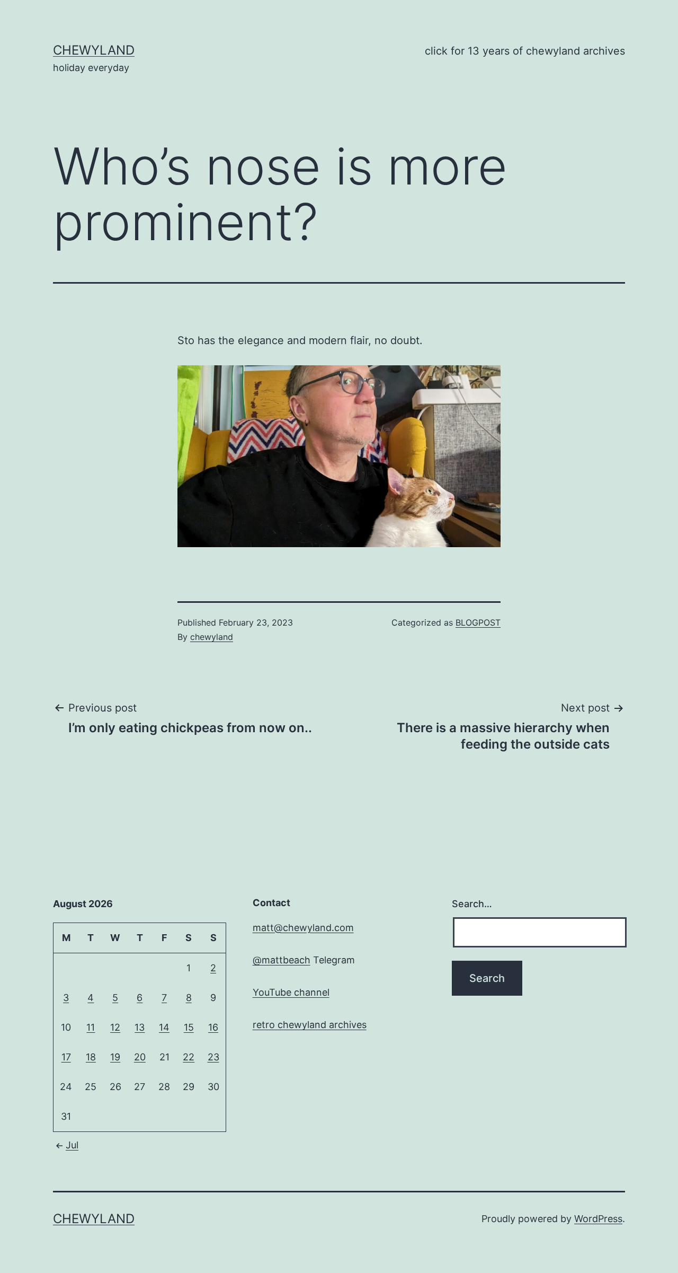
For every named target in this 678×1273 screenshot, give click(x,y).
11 (90, 1027)
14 (164, 1027)
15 (189, 1027)
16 (213, 1027)
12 (115, 1027)
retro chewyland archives (310, 1024)
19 (115, 1057)
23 (213, 1057)
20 (140, 1057)
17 (66, 1057)
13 (140, 1027)
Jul (72, 1145)
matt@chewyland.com (303, 927)
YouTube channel (291, 992)
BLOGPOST (478, 622)
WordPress (598, 1218)
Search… (472, 903)
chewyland (94, 50)
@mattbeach (281, 959)
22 (188, 1057)
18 (91, 1057)
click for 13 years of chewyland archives (525, 51)
